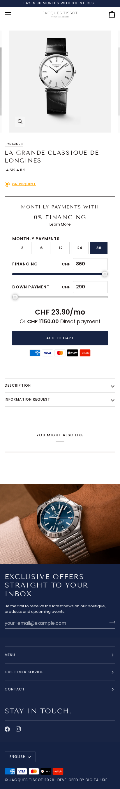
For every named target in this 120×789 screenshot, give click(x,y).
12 (61, 248)
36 (98, 248)
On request (24, 184)
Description (18, 385)
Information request (27, 399)
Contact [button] (15, 689)
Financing (25, 264)
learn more (60, 224)
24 (79, 248)
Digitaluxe (97, 779)
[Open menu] (13, 14)
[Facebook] (7, 729)
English (18, 756)
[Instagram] (18, 729)
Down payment (31, 287)
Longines (14, 144)
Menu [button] (10, 654)
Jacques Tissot (26, 779)
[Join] (110, 622)
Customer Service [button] (24, 672)
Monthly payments (36, 239)
